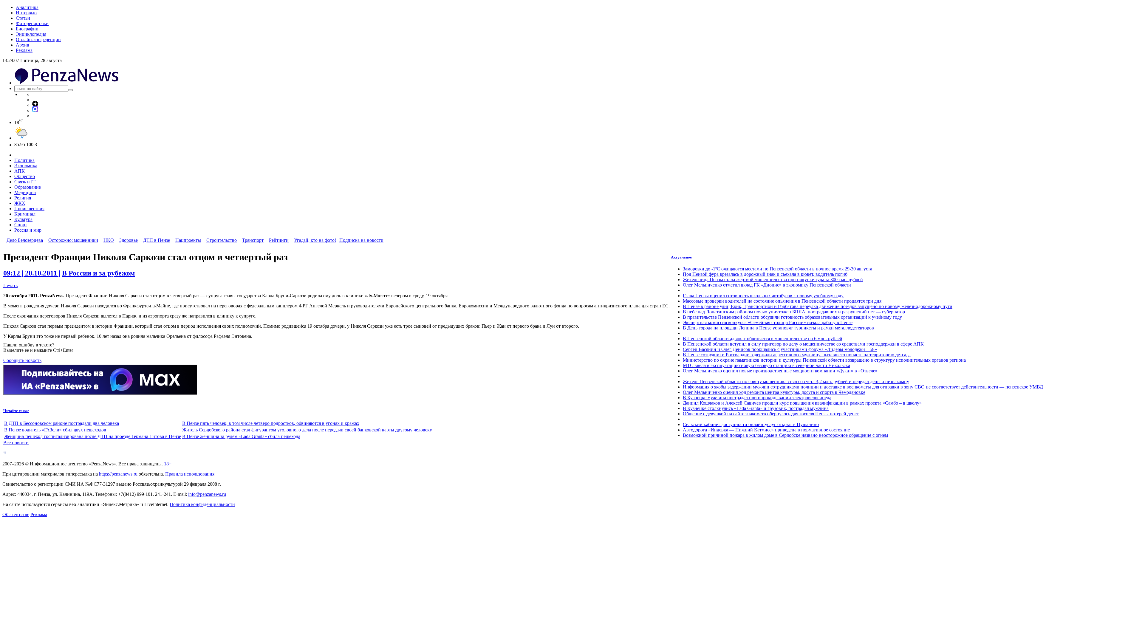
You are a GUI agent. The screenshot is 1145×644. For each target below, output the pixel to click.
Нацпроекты (188, 240)
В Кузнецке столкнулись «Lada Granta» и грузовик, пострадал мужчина (756, 408)
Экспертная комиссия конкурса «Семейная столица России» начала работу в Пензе (767, 322)
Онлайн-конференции (38, 39)
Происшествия (29, 208)
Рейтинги (279, 240)
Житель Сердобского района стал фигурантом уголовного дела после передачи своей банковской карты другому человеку (307, 429)
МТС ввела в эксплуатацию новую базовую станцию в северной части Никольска (766, 365)
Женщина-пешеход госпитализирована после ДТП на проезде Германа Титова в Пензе (92, 436)
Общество (24, 176)
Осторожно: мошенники (73, 240)
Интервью (26, 12)
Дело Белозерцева (25, 240)
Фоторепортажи (32, 23)
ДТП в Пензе (156, 240)
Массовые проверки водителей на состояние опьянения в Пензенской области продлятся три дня (782, 301)
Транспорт (253, 240)
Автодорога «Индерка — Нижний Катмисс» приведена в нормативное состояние (766, 429)
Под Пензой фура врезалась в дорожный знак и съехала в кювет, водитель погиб (765, 274)
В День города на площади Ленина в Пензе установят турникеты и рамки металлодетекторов (778, 327)
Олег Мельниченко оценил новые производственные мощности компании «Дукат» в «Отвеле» (780, 370)
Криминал (24, 213)
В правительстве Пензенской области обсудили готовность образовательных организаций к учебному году (792, 317)
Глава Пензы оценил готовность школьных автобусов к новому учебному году (763, 295)
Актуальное (681, 257)
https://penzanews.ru (118, 473)
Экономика (25, 165)
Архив (22, 44)
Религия (22, 197)
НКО (108, 240)
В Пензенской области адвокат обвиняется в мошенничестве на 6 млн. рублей (762, 338)
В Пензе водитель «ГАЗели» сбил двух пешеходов (55, 429)
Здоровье (128, 240)
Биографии (27, 28)
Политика (24, 160)
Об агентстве (15, 514)
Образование (27, 187)
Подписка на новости (361, 240)
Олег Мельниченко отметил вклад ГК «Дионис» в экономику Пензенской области (767, 284)
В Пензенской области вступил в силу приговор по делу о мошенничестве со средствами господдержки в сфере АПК (803, 343)
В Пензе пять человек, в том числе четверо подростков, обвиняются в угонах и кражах (270, 423)
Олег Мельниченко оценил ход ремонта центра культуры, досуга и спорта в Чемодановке (774, 392)
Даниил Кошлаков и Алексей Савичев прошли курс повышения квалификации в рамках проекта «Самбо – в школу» (802, 402)
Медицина (25, 192)
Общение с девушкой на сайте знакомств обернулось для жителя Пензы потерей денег (771, 413)
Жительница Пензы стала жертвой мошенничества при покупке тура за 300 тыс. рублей (773, 279)
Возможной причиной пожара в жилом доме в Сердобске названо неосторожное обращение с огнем (785, 435)
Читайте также (16, 410)
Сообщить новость (22, 360)
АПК (19, 171)
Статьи (23, 18)
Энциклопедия (31, 34)
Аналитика (27, 7)
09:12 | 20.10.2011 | (31, 273)
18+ (167, 463)
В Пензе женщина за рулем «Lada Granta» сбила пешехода (241, 436)
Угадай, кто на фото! (315, 240)
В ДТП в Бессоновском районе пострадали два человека (61, 423)
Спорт (20, 224)
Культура (23, 219)
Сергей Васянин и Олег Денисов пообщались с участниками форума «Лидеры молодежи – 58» (780, 349)
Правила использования (189, 473)
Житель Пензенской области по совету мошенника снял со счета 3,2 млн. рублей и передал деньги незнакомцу (796, 381)
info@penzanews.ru (207, 494)
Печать (10, 285)
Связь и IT (24, 181)
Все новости (16, 442)
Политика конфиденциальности (202, 504)
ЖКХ (19, 203)
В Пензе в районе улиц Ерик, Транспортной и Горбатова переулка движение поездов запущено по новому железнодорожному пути (817, 306)
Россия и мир (27, 230)
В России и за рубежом (98, 273)
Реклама (24, 50)
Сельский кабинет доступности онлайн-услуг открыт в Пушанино (751, 424)
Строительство (221, 240)
